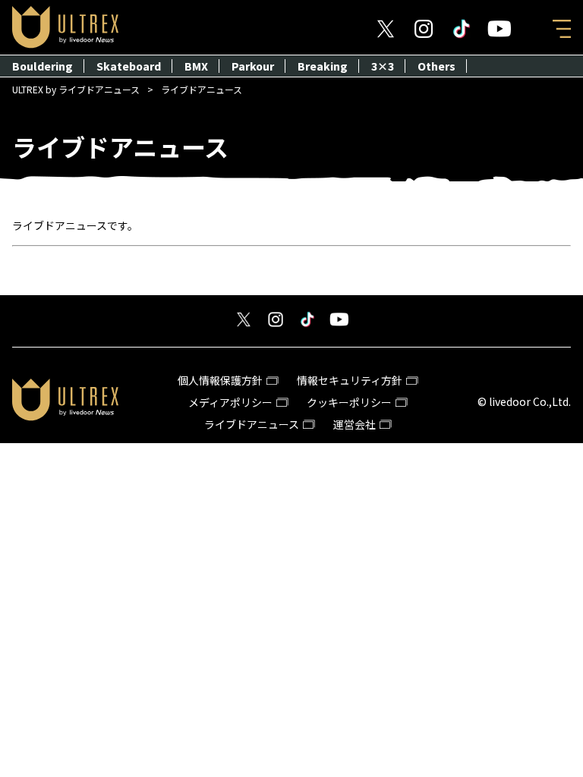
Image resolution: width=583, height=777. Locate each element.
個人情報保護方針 (220, 380)
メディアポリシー (230, 402)
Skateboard (128, 66)
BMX (196, 66)
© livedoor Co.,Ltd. (524, 401)
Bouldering (42, 66)
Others (436, 66)
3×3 (382, 66)
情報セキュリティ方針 (349, 380)
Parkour (253, 66)
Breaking (323, 66)
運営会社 (354, 424)
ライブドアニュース (251, 424)
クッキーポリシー (349, 402)
